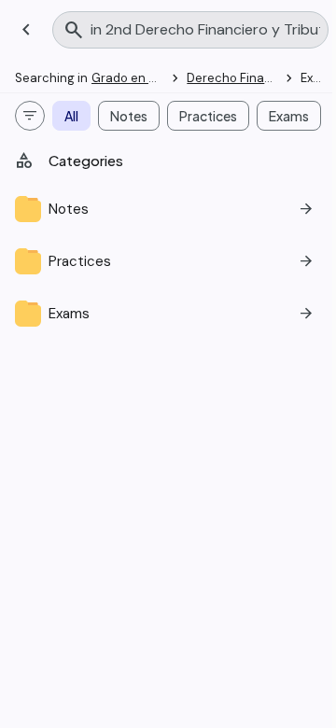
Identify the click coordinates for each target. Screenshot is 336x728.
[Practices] (168, 261)
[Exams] (168, 313)
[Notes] (168, 209)
